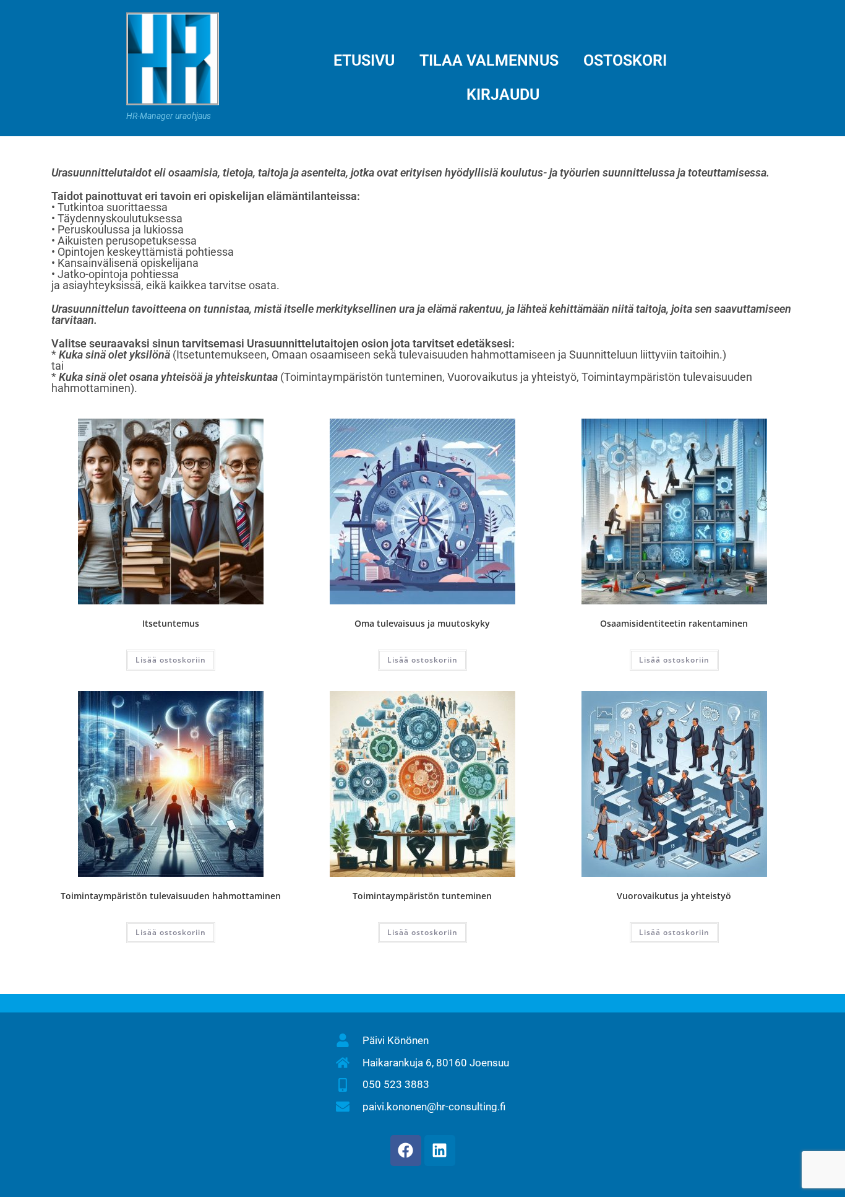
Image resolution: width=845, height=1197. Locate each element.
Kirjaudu (502, 94)
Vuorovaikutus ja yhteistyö (674, 896)
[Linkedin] (439, 1150)
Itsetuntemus (170, 623)
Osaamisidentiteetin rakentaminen (674, 623)
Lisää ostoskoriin (170, 660)
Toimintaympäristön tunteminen (422, 896)
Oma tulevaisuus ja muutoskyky (422, 623)
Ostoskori (625, 60)
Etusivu (364, 60)
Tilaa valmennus (489, 60)
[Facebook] (405, 1150)
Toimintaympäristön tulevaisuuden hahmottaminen (171, 896)
